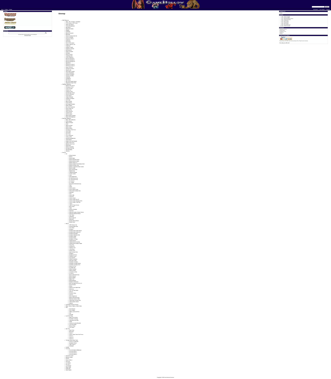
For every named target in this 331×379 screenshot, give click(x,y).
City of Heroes (72, 308)
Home (2, 9)
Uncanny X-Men (72, 293)
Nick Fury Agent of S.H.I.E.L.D (75, 283)
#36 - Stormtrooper (285, 20)
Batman (70, 156)
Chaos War (71, 244)
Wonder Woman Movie (74, 220)
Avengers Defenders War (74, 234)
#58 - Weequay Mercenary (286, 19)
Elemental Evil (69, 50)
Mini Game (71, 331)
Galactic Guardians (73, 259)
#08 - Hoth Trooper (285, 23)
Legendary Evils (69, 55)
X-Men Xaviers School (74, 301)
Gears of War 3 (69, 360)
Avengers (71, 229)
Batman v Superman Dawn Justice (76, 166)
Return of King (72, 325)
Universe (68, 151)
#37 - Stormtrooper (285, 22)
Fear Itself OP (72, 257)
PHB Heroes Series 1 (70, 64)
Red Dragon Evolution (70, 104)
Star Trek (68, 328)
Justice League (72, 198)
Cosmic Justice (72, 173)
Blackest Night (72, 168)
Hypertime (71, 192)
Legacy (70, 203)
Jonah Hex (71, 196)
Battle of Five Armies (73, 317)
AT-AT (67, 124)
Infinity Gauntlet (72, 270)
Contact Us (282, 32)
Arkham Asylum (72, 155)
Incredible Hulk (72, 267)
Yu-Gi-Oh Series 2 (73, 352)
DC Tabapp (71, 182)
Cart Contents (322, 9)
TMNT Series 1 (72, 344)
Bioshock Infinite (69, 357)
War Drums (68, 79)
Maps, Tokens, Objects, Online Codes (74, 306)
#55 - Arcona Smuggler (286, 17)
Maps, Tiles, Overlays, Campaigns (73, 21)
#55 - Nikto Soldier (285, 21)
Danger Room (72, 250)
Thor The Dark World (73, 290)
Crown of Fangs (69, 88)
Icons (70, 193)
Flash (70, 185)
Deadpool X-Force (73, 254)
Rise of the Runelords (70, 107)
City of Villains (72, 310)
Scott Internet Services (169, 377)
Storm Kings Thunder (70, 71)
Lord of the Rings (69, 315)
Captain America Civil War (74, 242)
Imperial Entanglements (71, 138)
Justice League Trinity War (74, 202)
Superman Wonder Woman (75, 213)
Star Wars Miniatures (66, 118)
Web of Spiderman (73, 296)
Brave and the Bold (73, 169)
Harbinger (68, 53)
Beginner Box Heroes (70, 85)
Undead (67, 347)
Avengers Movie (72, 237)
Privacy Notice (282, 30)
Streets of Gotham (73, 209)
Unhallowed (68, 78)
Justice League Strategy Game (75, 200)
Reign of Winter (69, 105)
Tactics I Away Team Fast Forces (76, 334)
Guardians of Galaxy (73, 261)
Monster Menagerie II (70, 60)
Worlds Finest (72, 222)
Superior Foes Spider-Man (74, 287)
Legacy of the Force (70, 142)
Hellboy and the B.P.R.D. (74, 311)
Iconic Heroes (69, 95)
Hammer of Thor (72, 266)
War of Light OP (72, 217)
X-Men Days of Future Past (75, 300)
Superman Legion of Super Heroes (76, 212)
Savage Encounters (70, 68)
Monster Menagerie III (70, 61)
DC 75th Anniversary (73, 179)
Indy (67, 307)
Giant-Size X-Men (73, 260)
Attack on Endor (69, 125)
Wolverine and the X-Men (74, 298)
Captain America (72, 240)
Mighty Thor (71, 278)
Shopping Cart (282, 11)
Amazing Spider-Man (73, 226)
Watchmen (71, 219)
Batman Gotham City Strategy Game (77, 163)
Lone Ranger (68, 365)
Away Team (71, 330)
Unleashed (71, 216)
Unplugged (71, 345)
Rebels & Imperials (70, 146)
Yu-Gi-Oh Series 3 (73, 354)
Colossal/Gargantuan (70, 25)
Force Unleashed (69, 135)
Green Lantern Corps (73, 189)
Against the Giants (69, 28)
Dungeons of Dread (70, 48)
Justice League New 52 (74, 199)
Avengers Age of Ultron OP (75, 232)
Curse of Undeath (69, 37)
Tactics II (71, 335)
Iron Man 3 (71, 273)
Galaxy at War (69, 136)
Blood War (68, 34)
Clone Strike (68, 131)
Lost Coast (68, 99)
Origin (70, 207)
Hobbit (70, 321)
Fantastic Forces (72, 256)
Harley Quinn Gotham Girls (75, 190)
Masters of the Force (70, 143)
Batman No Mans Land (74, 165)
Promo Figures (69, 102)
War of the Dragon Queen (71, 81)
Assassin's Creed (69, 355)
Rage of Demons (69, 67)
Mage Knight (68, 367)
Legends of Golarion (70, 98)
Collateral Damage (73, 172)
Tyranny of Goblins (70, 75)
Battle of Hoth (68, 126)
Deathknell (68, 40)
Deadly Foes (68, 89)
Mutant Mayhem (72, 280)
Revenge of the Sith (70, 148)
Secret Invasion (72, 284)
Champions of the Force (71, 129)
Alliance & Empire (69, 122)
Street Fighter (68, 369)
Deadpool (71, 253)
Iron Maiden (68, 362)
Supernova (71, 288)
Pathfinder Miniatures (66, 84)
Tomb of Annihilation (70, 72)
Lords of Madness (69, 57)
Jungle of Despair (69, 97)
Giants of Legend (69, 51)
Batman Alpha (72, 158)
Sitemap (10, 9)
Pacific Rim (68, 368)
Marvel (67, 223)
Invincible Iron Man (73, 271)
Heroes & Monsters (70, 94)
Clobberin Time (72, 247)
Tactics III (71, 337)
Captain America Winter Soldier (75, 243)
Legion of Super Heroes (74, 205)
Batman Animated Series (74, 159)
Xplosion (71, 303)
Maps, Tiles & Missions (70, 119)
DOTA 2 (67, 358)
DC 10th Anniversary (73, 178)
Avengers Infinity (72, 236)
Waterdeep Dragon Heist (71, 82)
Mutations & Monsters (73, 281)
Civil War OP (72, 246)
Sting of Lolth (68, 70)
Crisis (70, 175)
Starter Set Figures (70, 24)
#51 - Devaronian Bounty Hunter (287, 18)
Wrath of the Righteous (70, 116)
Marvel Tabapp (72, 277)
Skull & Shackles (69, 111)
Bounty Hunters (69, 128)
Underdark (68, 77)
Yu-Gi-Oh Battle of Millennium (75, 350)
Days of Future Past (73, 252)
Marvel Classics (72, 276)
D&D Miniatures (65, 20)
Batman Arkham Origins (74, 161)
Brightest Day (72, 170)
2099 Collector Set (73, 224)
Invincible (71, 314)
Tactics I (71, 333)
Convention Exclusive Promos (72, 304)
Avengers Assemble (73, 233)
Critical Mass (72, 249)
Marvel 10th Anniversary (74, 274)
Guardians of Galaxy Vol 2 (74, 264)
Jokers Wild (71, 195)
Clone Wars (68, 132)
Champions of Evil (69, 87)
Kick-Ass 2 (68, 364)
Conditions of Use (283, 31)
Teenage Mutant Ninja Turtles (72, 340)
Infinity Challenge (72, 269)
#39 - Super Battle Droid (286, 24)
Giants (70, 186)
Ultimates (71, 291)
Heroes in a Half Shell (73, 341)
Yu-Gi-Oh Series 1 (73, 351)
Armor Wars (71, 227)
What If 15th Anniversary (74, 297)
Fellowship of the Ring (73, 320)
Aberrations (68, 27)
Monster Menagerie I (70, 58)
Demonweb (68, 41)
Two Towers (71, 327)
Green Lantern (72, 188)
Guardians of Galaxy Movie (75, 263)
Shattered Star (69, 109)
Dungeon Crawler (69, 47)
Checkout (328, 9)
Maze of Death (69, 101)
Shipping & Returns (283, 29)
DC (66, 153)
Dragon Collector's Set (70, 44)
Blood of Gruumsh (69, 33)
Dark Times (68, 133)
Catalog (6, 9)
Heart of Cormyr (69, 54)
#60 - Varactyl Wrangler (286, 16)
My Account (315, 9)
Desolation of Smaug (73, 318)
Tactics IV (71, 338)
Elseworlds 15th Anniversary (75, 183)
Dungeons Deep (69, 91)
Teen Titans (71, 215)
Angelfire (67, 30)
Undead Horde (69, 112)
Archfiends (68, 31)
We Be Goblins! (69, 114)
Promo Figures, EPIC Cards (71, 23)
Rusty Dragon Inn (69, 108)
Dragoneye (68, 45)
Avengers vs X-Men (73, 239)
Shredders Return (73, 343)
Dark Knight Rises (73, 176)
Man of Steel (71, 206)
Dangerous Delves (70, 38)
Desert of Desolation (70, 43)
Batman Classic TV (73, 162)
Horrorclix (68, 361)
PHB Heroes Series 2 (70, 65)
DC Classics (71, 180)
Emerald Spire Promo (70, 92)
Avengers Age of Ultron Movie (75, 230)
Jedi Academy (69, 139)
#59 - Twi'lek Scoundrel (286, 25)
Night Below (68, 62)
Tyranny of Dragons (70, 74)
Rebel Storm (68, 145)
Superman (71, 210)
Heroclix (64, 152)
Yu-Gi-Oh (68, 348)
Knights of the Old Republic (71, 141)
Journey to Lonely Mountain (75, 323)
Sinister (70, 286)
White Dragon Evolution (71, 115)
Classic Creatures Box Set (71, 35)
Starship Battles (69, 149)
